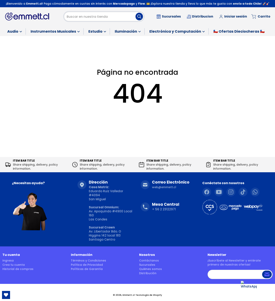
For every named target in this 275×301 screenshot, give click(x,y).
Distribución (147, 273)
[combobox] (104, 16)
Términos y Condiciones (88, 260)
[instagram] (230, 192)
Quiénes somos (150, 269)
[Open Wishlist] (6, 295)
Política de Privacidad (87, 265)
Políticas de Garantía (87, 269)
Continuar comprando (137, 114)
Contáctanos (149, 260)
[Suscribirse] (267, 274)
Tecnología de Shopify (148, 295)
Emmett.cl (129, 295)
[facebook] (206, 192)
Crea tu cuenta (13, 265)
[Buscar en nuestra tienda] (139, 16)
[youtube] (218, 192)
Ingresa (8, 260)
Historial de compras (17, 269)
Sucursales (147, 265)
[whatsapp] (255, 192)
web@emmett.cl (164, 187)
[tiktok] (243, 192)
